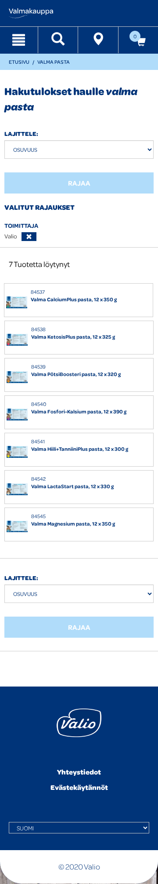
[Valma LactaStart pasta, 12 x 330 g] (17, 489)
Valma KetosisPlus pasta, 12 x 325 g (73, 336)
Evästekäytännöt (79, 787)
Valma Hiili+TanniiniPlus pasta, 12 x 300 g (79, 449)
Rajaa (79, 183)
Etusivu (19, 62)
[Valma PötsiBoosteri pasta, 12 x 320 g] (17, 377)
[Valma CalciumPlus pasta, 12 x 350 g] (16, 302)
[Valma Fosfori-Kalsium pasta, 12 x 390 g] (17, 414)
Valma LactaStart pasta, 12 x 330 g (72, 486)
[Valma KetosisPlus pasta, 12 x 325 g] (17, 339)
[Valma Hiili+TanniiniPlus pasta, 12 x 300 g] (17, 452)
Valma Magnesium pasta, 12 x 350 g (73, 523)
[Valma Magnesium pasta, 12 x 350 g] (17, 526)
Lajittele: (21, 133)
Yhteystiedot (79, 772)
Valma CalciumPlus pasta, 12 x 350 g (74, 299)
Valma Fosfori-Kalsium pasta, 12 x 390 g (78, 411)
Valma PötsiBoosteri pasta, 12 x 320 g (76, 374)
